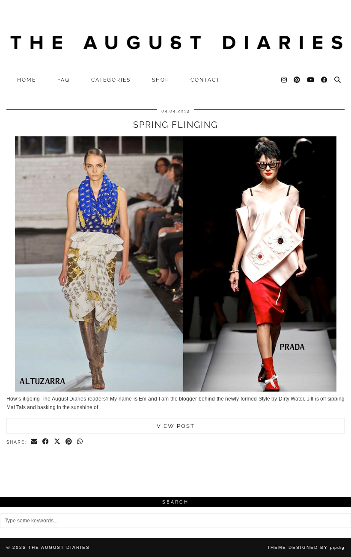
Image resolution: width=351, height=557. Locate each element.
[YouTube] (311, 80)
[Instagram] (284, 80)
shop (160, 80)
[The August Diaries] (175, 36)
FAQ (63, 80)
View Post (176, 426)
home (26, 80)
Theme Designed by (306, 547)
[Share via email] (34, 442)
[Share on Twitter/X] (57, 442)
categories (111, 80)
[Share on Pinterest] (69, 442)
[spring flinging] (175, 390)
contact (205, 80)
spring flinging (175, 125)
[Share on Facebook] (46, 442)
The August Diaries (59, 547)
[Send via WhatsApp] (80, 442)
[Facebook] (324, 80)
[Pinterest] (297, 80)
